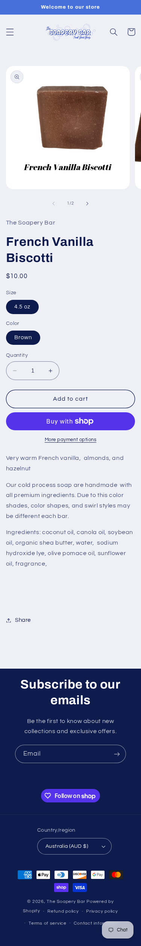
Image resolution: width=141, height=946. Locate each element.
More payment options (71, 439)
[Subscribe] (117, 754)
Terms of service (48, 923)
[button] (9, 31)
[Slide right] (87, 203)
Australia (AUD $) (66, 846)
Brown (23, 337)
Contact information (97, 923)
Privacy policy (102, 911)
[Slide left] (53, 203)
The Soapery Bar (66, 902)
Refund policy (63, 911)
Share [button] (23, 620)
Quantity (17, 355)
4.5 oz (22, 307)
